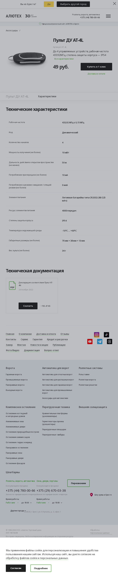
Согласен (15, 568)
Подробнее (41, 568)
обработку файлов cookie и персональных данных (37, 558)
